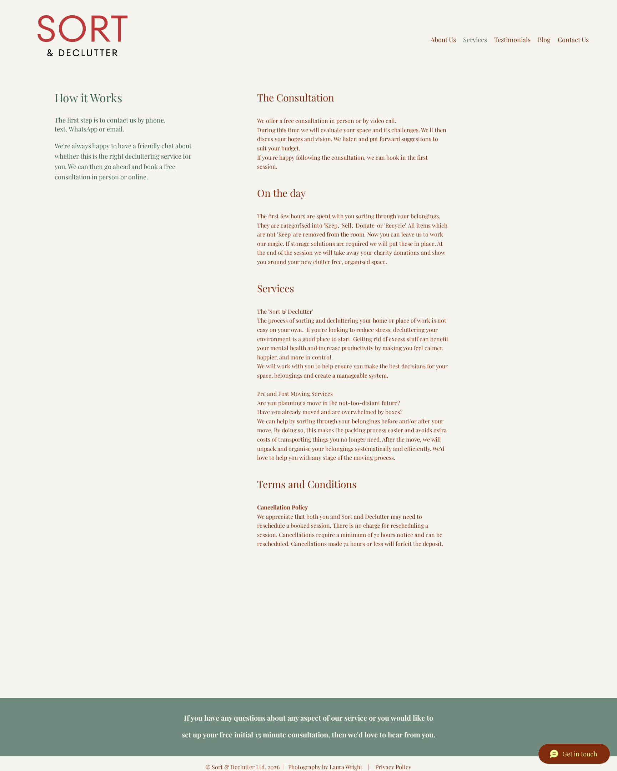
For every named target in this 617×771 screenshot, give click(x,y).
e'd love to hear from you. (394, 734)
